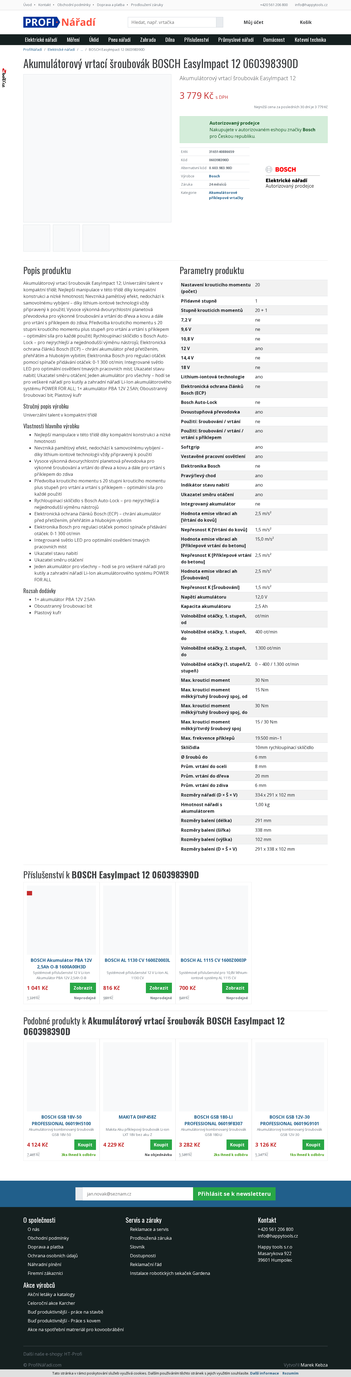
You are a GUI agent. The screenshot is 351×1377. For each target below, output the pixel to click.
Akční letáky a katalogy (51, 1294)
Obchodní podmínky (73, 4)
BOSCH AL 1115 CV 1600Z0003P (214, 960)
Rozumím (290, 1373)
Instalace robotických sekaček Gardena (170, 1273)
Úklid (94, 39)
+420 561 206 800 (274, 4)
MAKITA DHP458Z (137, 1117)
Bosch (214, 176)
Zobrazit (82, 988)
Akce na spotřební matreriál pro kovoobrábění (76, 1329)
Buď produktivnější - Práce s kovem (64, 1321)
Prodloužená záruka (151, 1238)
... (82, 49)
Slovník (137, 1247)
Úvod (27, 4)
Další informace (264, 1373)
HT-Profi (73, 1354)
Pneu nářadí (119, 39)
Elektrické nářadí (41, 39)
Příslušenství (196, 39)
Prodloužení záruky (147, 4)
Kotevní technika (310, 39)
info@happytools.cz (311, 4)
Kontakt (44, 4)
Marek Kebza (314, 1365)
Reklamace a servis (149, 1229)
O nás (33, 1229)
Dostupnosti (143, 1256)
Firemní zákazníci (45, 1273)
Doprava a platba (110, 4)
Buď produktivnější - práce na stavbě (65, 1312)
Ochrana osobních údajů (53, 1256)
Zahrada (148, 39)
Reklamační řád (146, 1264)
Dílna (170, 39)
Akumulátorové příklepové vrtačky (226, 195)
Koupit (85, 1145)
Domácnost (274, 39)
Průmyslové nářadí (236, 39)
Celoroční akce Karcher (51, 1303)
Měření (73, 39)
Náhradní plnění (44, 1264)
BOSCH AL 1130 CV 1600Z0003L (137, 960)
